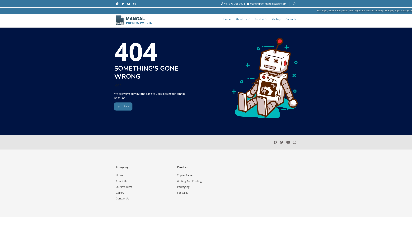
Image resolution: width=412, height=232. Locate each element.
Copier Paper (185, 175)
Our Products (124, 187)
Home (227, 19)
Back (126, 106)
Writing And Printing (189, 181)
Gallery (276, 19)
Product (259, 19)
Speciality (182, 192)
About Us (241, 19)
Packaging (183, 187)
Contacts (291, 19)
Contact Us (122, 198)
